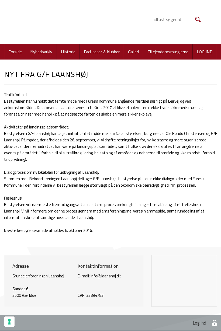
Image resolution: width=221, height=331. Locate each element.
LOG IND (205, 51)
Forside (15, 51)
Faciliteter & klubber (102, 51)
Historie (68, 51)
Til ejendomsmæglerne (167, 51)
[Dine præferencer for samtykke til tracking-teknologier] (9, 321)
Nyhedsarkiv (41, 51)
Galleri (133, 51)
